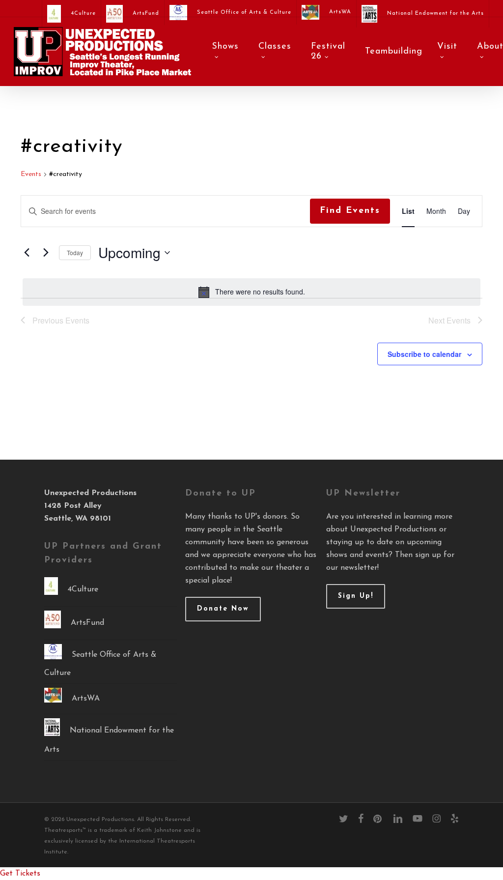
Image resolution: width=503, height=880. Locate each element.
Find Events (350, 210)
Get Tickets (20, 874)
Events (31, 174)
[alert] (251, 292)
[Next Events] (46, 253)
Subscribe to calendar (424, 354)
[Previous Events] (26, 253)
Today (75, 252)
